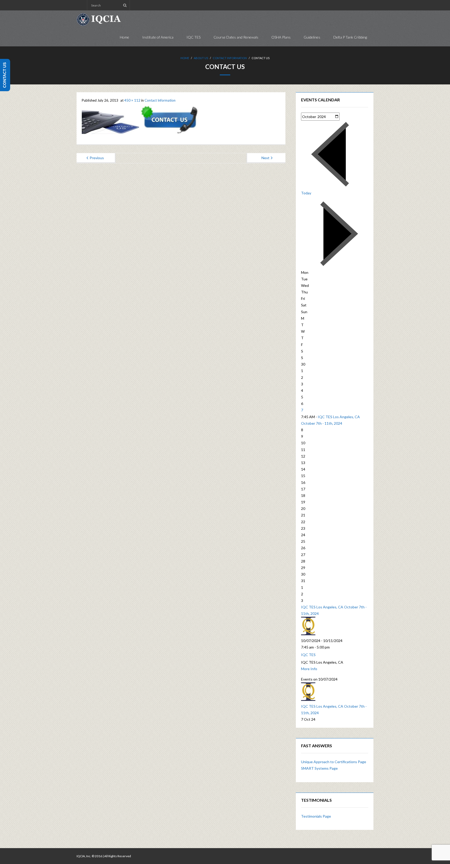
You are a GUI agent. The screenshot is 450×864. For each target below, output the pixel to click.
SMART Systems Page (319, 768)
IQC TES (308, 654)
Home (184, 58)
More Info (309, 668)
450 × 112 (132, 100)
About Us (201, 58)
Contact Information (230, 58)
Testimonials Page (316, 816)
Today (306, 193)
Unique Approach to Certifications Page (333, 762)
